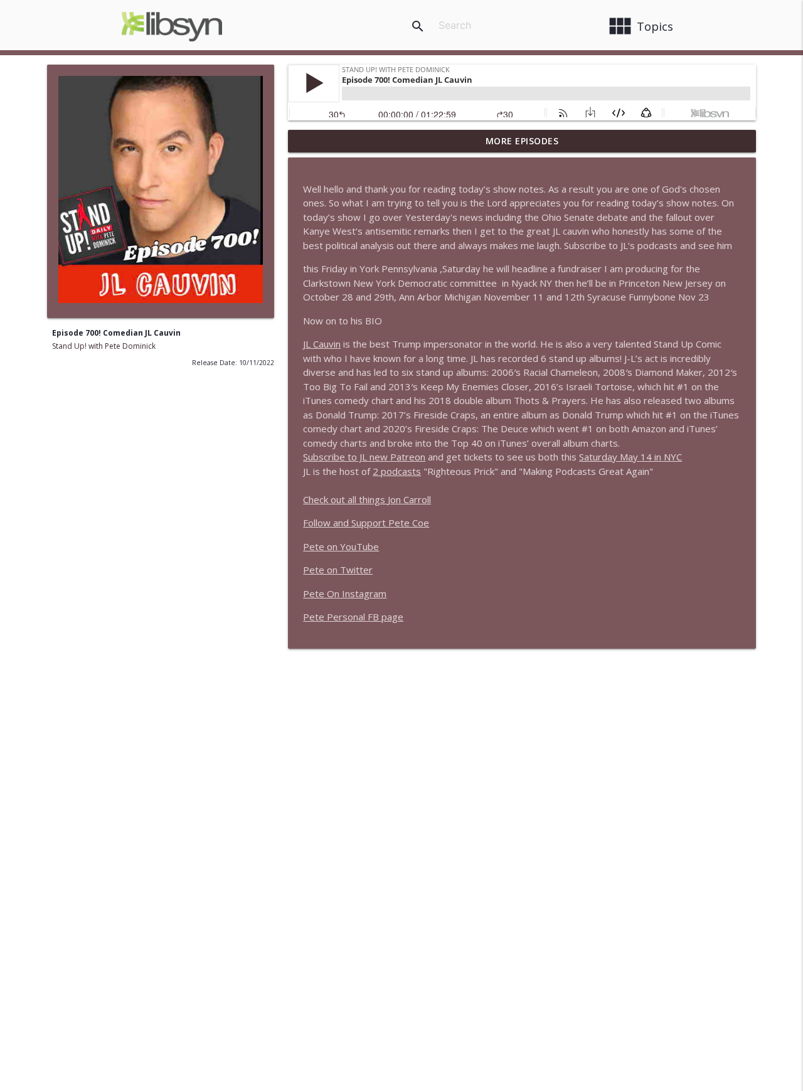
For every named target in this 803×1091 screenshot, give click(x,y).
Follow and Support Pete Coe (366, 522)
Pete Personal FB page (353, 616)
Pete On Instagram (344, 593)
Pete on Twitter (338, 569)
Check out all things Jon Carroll (367, 499)
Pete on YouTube (341, 546)
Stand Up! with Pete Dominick (104, 346)
